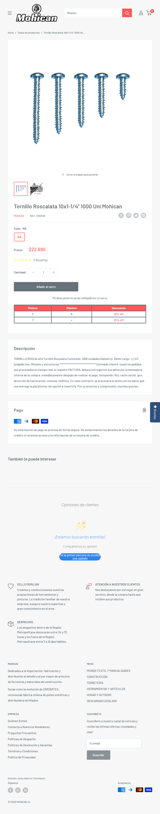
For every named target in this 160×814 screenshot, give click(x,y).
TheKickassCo (39, 778)
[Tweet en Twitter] (136, 215)
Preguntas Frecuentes (22, 733)
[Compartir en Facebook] (121, 215)
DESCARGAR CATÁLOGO (102, 701)
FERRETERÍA (95, 683)
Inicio (11, 32)
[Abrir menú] (10, 13)
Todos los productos (29, 32)
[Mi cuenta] (141, 13)
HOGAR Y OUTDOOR (99, 695)
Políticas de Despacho (22, 739)
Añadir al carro (46, 286)
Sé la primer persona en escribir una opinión (80, 557)
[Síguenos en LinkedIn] (25, 790)
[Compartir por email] (143, 215)
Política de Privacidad (22, 757)
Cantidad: (20, 272)
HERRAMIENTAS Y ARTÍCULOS (106, 689)
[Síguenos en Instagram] (18, 790)
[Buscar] (127, 13)
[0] (149, 13)
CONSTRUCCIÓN (97, 676)
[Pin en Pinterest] (128, 215)
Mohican (19, 215)
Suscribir (98, 755)
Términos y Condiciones (23, 751)
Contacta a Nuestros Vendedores (29, 727)
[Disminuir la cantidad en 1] (33, 272)
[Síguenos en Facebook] (10, 790)
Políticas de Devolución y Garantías (30, 745)
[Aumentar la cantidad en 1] (54, 272)
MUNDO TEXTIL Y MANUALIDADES (108, 670)
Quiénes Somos (17, 721)
